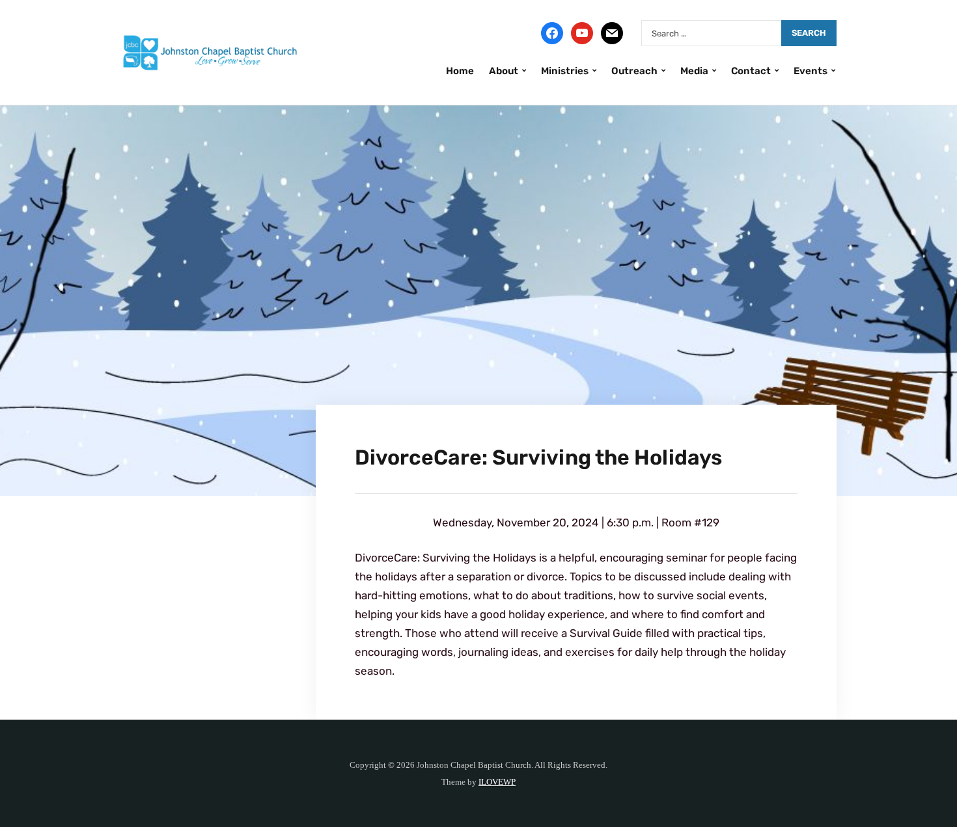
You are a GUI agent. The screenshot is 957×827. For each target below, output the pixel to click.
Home (460, 71)
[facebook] (552, 32)
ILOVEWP (497, 782)
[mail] (612, 32)
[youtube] (582, 32)
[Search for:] (711, 33)
